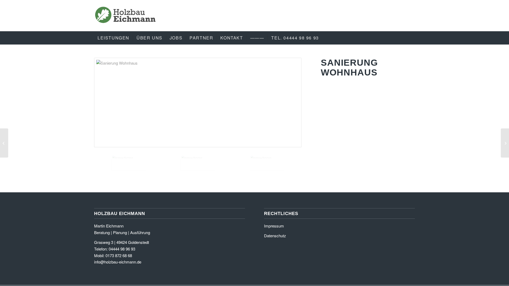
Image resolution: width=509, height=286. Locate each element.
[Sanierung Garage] (505, 143)
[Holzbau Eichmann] (125, 15)
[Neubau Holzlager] (4, 143)
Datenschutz (275, 235)
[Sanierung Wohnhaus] (197, 102)
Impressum (274, 226)
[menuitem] (113, 37)
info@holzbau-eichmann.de (117, 262)
